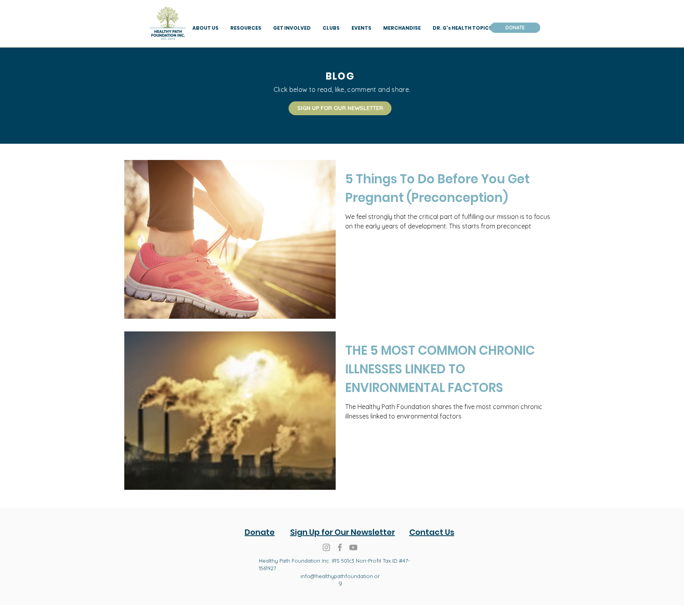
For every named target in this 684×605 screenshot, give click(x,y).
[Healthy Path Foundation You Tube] (353, 547)
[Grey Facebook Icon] (340, 547)
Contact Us (431, 532)
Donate (260, 532)
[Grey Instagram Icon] (326, 547)
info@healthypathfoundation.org (340, 579)
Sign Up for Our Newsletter (342, 532)
